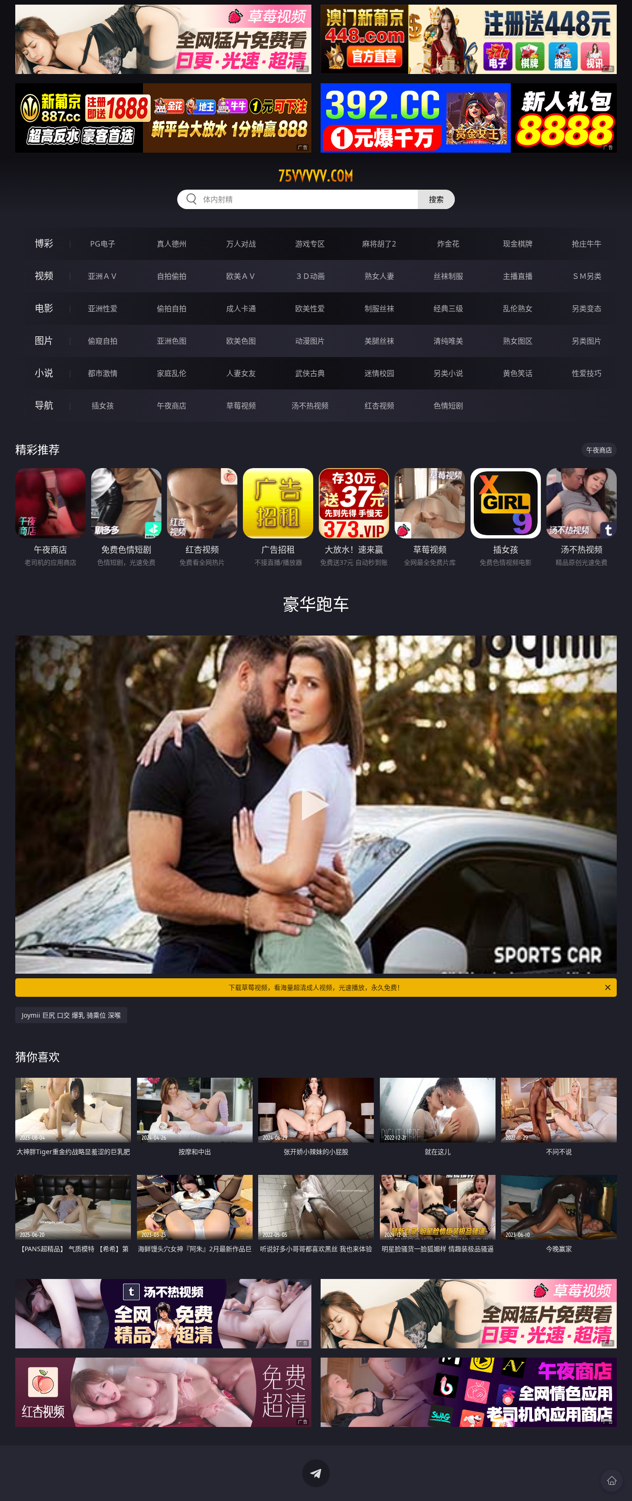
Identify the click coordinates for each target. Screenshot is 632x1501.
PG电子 (102, 244)
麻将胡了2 (379, 244)
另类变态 (586, 308)
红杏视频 (379, 406)
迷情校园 (379, 373)
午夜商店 (171, 406)
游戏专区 (310, 244)
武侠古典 (310, 373)
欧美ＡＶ (241, 276)
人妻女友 (241, 373)
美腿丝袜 (379, 341)
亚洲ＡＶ (103, 276)
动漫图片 (310, 341)
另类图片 (586, 341)
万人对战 (241, 244)
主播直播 (518, 276)
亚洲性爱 (103, 308)
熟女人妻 (379, 276)
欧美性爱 (310, 308)
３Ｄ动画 (310, 276)
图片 (44, 340)
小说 (44, 373)
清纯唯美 (448, 341)
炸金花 (448, 244)
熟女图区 (518, 341)
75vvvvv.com (316, 176)
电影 (44, 308)
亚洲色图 (171, 341)
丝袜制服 (448, 276)
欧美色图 (241, 341)
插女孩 (103, 406)
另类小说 (448, 373)
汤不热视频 (309, 406)
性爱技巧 (586, 373)
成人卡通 (241, 308)
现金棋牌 (518, 244)
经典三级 (448, 308)
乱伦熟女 (518, 308)
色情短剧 (448, 406)
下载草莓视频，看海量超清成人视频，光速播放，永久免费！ (316, 987)
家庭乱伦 (171, 373)
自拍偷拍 (171, 276)
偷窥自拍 (103, 341)
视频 (44, 276)
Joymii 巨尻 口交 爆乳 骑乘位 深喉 (71, 1015)
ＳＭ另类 (586, 276)
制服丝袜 (379, 308)
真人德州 (171, 244)
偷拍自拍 (171, 308)
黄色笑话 (518, 373)
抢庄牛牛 (586, 244)
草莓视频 (241, 406)
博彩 (44, 243)
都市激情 (103, 373)
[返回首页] (612, 1481)
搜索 (436, 199)
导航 (44, 405)
